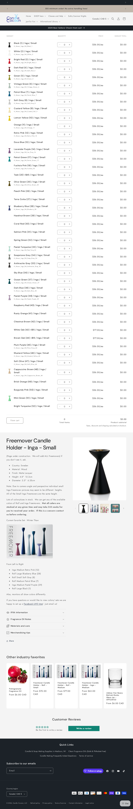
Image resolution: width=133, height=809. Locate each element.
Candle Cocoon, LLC (20, 803)
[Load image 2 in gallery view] (94, 508)
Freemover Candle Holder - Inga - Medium (90, 685)
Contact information (76, 803)
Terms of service (86, 756)
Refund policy (35, 803)
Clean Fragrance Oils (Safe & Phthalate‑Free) (87, 751)
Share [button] (11, 641)
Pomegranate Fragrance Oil (15, 690)
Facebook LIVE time (33, 603)
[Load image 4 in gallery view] (115, 508)
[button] (39, 16)
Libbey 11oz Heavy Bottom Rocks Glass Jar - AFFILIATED (114, 696)
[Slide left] (75, 508)
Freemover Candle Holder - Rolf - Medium (66, 685)
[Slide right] (124, 508)
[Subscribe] (50, 771)
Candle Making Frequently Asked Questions (58, 756)
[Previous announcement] (7, 2)
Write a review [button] (84, 728)
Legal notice (89, 803)
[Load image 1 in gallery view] (83, 508)
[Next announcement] (125, 2)
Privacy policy (47, 803)
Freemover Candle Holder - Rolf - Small (41, 685)
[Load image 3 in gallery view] (104, 508)
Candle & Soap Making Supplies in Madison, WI (45, 751)
